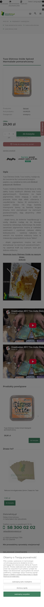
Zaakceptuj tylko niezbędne (22, 582)
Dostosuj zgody (22, 588)
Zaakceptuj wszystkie (22, 594)
